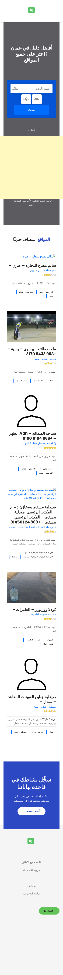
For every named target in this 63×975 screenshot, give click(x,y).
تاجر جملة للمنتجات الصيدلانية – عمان (39, 552)
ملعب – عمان (22, 380)
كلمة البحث (15, 88)
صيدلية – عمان (20, 732)
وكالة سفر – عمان (46, 473)
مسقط (14, 557)
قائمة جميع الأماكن (31, 862)
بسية (51, 380)
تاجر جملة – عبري (46, 292)
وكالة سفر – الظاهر (29, 469)
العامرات (50, 640)
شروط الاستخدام (31, 870)
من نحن (31, 885)
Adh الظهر (48, 469)
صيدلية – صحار (37, 732)
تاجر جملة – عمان (26, 292)
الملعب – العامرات (33, 640)
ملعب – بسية (38, 380)
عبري (51, 296)
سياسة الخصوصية (31, 893)
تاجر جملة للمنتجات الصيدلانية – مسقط (38, 557)
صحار (51, 732)
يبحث (31, 110)
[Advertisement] (31, 167)
